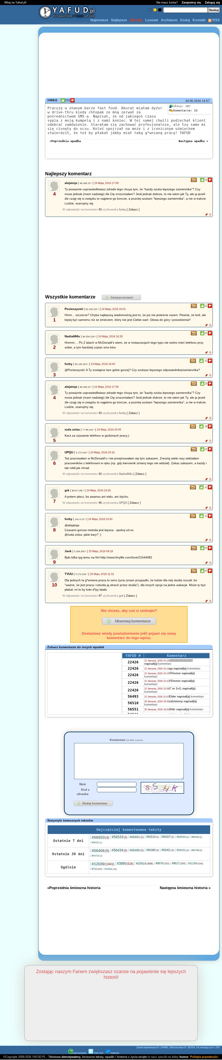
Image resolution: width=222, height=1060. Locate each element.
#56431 (183, 850)
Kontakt (199, 20)
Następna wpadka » (193, 141)
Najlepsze (119, 20)
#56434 (119, 850)
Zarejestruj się (191, 2)
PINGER (115, 1053)
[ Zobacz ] (133, 209)
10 (185, 110)
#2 (100, 473)
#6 (100, 502)
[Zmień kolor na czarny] (160, 10)
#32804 (110, 869)
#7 (100, 595)
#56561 (137, 837)
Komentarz (126, 740)
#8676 (162, 863)
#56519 (152, 836)
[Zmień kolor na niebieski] (150, 10)
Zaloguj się (212, 2)
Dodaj (185, 20)
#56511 (97, 842)
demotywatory (71, 1056)
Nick (82, 784)
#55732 (97, 856)
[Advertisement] (19, 530)
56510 (133, 703)
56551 (133, 709)
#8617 (179, 863)
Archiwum (169, 20)
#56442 (196, 837)
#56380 (152, 850)
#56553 (100, 837)
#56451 (168, 850)
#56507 (168, 836)
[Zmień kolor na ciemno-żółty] (155, 10)
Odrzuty (136, 20)
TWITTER (98, 1053)
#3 (100, 209)
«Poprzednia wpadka (65, 141)
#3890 (125, 863)
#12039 (103, 864)
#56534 (183, 836)
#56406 (100, 850)
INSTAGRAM (79, 1053)
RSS (216, 20)
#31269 (195, 863)
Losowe (151, 20)
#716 (97, 869)
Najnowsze (99, 20)
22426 (133, 662)
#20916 (144, 863)
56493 (133, 696)
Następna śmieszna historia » (185, 888)
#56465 (137, 850)
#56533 (119, 837)
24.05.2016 (193, 101)
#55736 (196, 850)
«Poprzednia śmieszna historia (73, 888)
